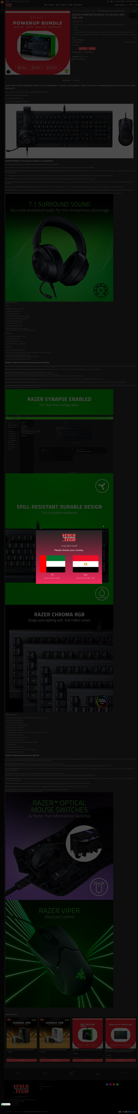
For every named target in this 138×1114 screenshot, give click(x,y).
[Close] (103, 526)
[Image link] (52, 563)
